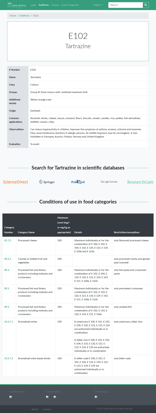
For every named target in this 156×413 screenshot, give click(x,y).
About (35, 409)
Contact (47, 409)
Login (33, 5)
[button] (98, 5)
